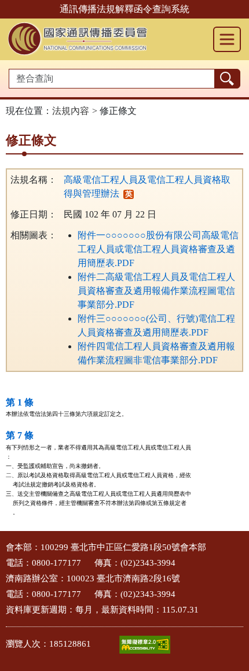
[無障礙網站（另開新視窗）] (144, 645)
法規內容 (70, 111)
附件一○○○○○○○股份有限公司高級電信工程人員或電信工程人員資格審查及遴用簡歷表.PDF (158, 249)
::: (3, 544)
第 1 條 (20, 402)
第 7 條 (20, 435)
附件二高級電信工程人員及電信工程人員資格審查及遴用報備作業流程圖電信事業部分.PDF (156, 290)
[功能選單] (227, 39)
